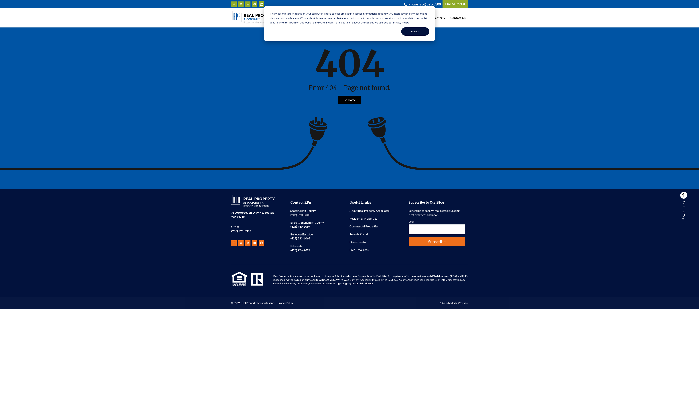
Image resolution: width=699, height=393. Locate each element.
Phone (424, 4)
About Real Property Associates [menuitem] (370, 210)
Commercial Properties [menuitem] (364, 226)
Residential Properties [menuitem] (363, 218)
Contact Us (458, 17)
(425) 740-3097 (307, 224)
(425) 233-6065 (301, 236)
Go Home (349, 100)
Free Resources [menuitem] (359, 249)
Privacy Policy (285, 302)
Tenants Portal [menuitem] (359, 234)
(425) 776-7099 (300, 248)
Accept (415, 31)
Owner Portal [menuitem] (358, 242)
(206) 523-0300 (241, 229)
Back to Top (683, 210)
